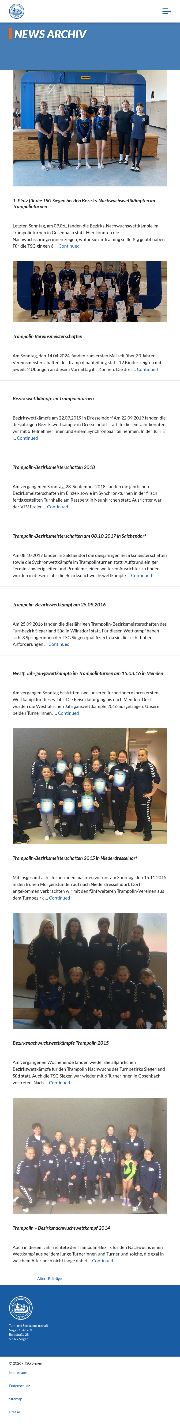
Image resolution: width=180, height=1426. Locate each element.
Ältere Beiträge (49, 1278)
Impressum (18, 1372)
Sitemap (15, 1398)
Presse (14, 1412)
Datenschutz (19, 1385)
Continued (69, 246)
